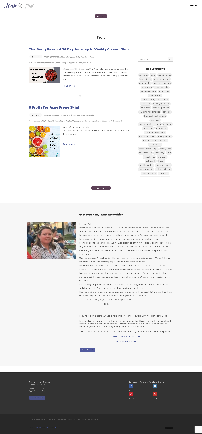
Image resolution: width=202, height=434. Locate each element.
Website (101, 16)
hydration (163, 173)
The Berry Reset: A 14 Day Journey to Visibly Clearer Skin (79, 49)
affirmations (155, 95)
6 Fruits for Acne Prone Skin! (54, 107)
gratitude (53, 121)
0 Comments (117, 121)
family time (165, 149)
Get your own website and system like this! (44, 427)
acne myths (144, 83)
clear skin (40, 121)
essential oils (155, 145)
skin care (104, 121)
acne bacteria (164, 75)
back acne (145, 104)
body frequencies (161, 108)
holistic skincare (163, 169)
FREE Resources (101, 188)
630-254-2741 (39, 389)
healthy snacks (87, 121)
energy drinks (164, 136)
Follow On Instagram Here (126, 341)
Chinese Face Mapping (155, 116)
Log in (169, 428)
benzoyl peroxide (161, 104)
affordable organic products (155, 99)
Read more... (69, 86)
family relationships (148, 149)
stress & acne (77, 62)
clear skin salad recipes (150, 124)
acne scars (147, 87)
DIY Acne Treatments (155, 132)
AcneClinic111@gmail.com (43, 391)
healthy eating (65, 62)
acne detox (145, 79)
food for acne (50, 62)
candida (167, 112)
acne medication (162, 79)
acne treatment (38, 62)
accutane (143, 75)
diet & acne (161, 128)
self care (97, 121)
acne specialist (161, 87)
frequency (159, 153)
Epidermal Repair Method (155, 140)
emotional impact (147, 136)
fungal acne (149, 157)
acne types (164, 91)
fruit (58, 62)
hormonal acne (149, 173)
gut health (151, 161)
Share (36, 57)
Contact (88, 350)
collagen (167, 124)
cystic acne (148, 128)
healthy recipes (75, 121)
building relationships (150, 112)
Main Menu (193, 5)
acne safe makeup (162, 83)
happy (161, 161)
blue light (145, 108)
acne (34, 121)
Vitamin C (87, 62)
